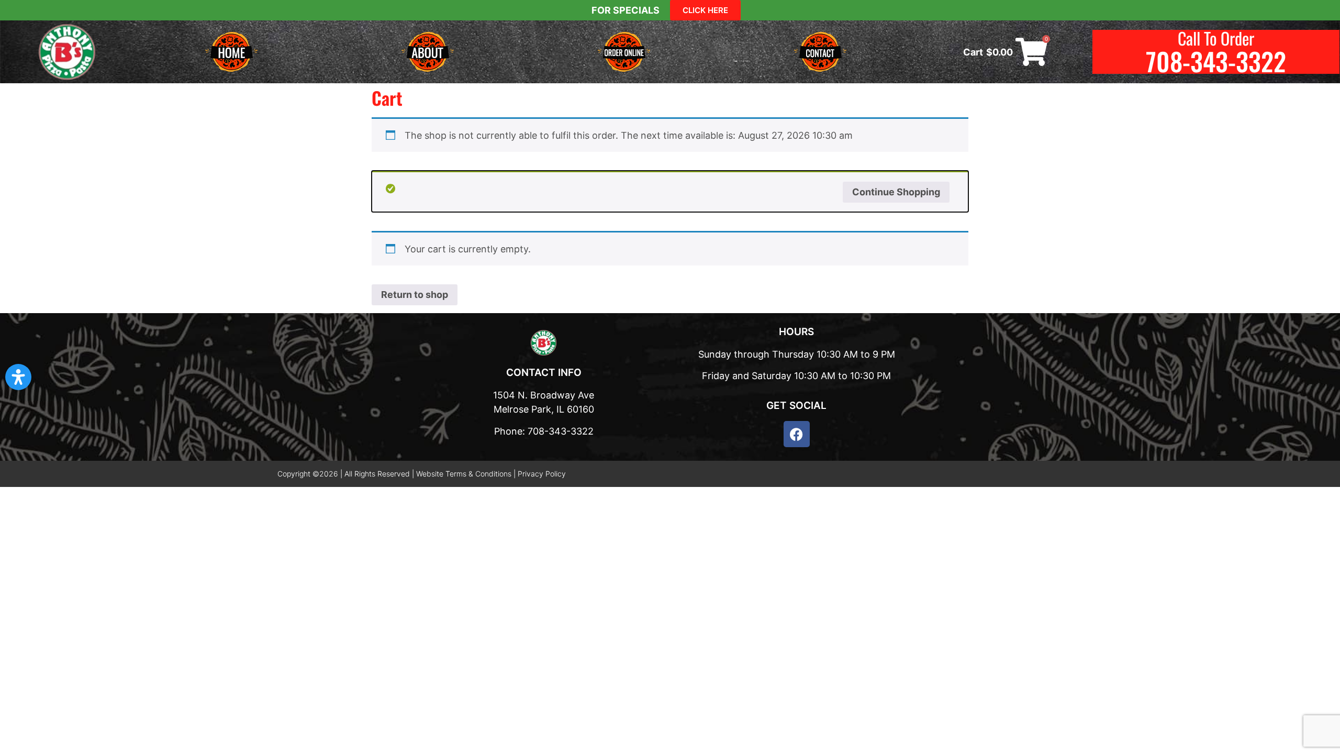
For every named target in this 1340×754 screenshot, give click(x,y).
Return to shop (414, 294)
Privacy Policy (542, 473)
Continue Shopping (896, 191)
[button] (18, 377)
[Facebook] (797, 434)
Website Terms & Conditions (463, 473)
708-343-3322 (1216, 61)
